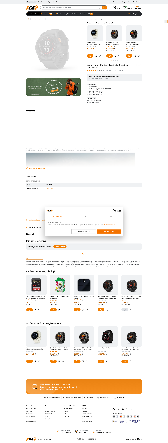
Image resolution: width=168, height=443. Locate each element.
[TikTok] (132, 419)
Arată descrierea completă (37, 171)
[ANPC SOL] (135, 431)
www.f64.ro (56, 264)
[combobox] (73, 7)
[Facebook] (114, 419)
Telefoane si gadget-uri (38, 19)
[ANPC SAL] (120, 431)
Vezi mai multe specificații (37, 223)
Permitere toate (109, 231)
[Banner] (53, 87)
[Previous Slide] (87, 33)
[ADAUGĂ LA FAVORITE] (99, 55)
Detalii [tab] (84, 216)
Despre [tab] (110, 216)
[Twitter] (127, 419)
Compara (120, 74)
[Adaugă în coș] (90, 56)
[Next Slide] (142, 33)
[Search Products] (104, 7)
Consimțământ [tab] (57, 216)
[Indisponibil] (124, 313)
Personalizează (82, 231)
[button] (99, 7)
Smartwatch (64, 19)
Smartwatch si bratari (52, 19)
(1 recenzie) (100, 74)
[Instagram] (118, 419)
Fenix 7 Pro (49, 192)
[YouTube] (123, 419)
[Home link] (28, 19)
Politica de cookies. (110, 225)
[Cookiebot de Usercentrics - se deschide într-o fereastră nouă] (113, 210)
